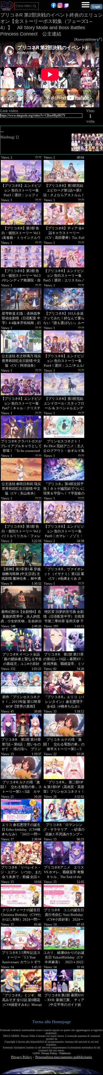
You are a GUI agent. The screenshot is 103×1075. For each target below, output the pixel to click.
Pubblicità (64, 1053)
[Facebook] (53, 7)
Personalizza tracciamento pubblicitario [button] (63, 1057)
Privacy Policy (49, 1053)
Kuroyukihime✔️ (88, 39)
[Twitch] (66, 7)
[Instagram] (60, 7)
